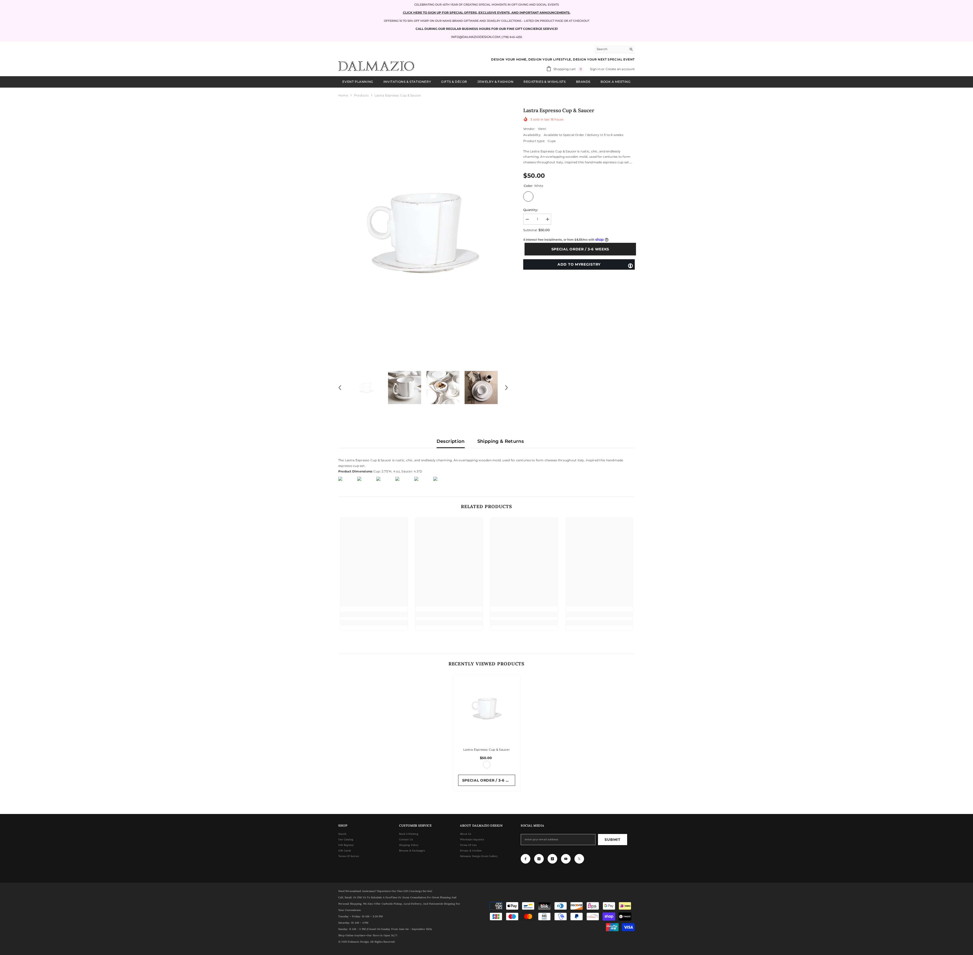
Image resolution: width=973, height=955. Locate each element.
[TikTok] (552, 859)
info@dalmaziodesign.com (475, 37)
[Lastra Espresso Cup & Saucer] (486, 708)
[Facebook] (525, 859)
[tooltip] (630, 265)
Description (451, 441)
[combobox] (610, 49)
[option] (423, 232)
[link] (373, 614)
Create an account (620, 69)
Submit (612, 839)
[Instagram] (539, 859)
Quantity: (530, 210)
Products (361, 95)
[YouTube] (566, 859)
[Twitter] (579, 859)
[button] (340, 387)
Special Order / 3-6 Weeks (579, 249)
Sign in (595, 69)
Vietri (542, 129)
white (487, 764)
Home (343, 95)
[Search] (614, 49)
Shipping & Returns (500, 441)
